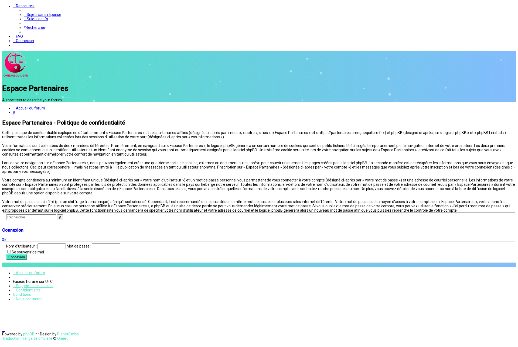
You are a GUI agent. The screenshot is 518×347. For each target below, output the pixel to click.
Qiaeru (63, 338)
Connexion (12, 230)
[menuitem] (42, 14)
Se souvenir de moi (28, 252)
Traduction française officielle (27, 338)
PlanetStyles (68, 334)
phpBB (29, 334)
